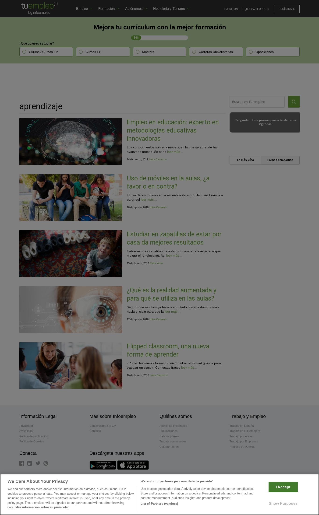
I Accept (283, 487)
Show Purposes (283, 503)
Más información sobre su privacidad (42, 507)
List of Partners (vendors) (159, 503)
